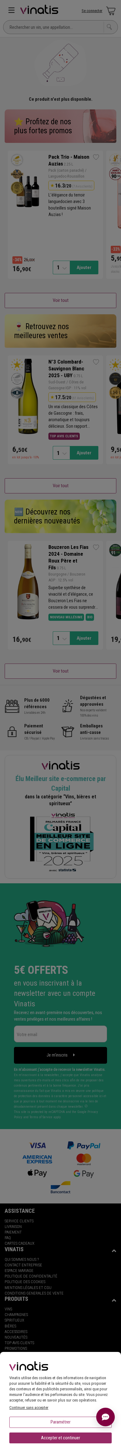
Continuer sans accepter (28, 1407)
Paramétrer (60, 1422)
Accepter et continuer (60, 1438)
